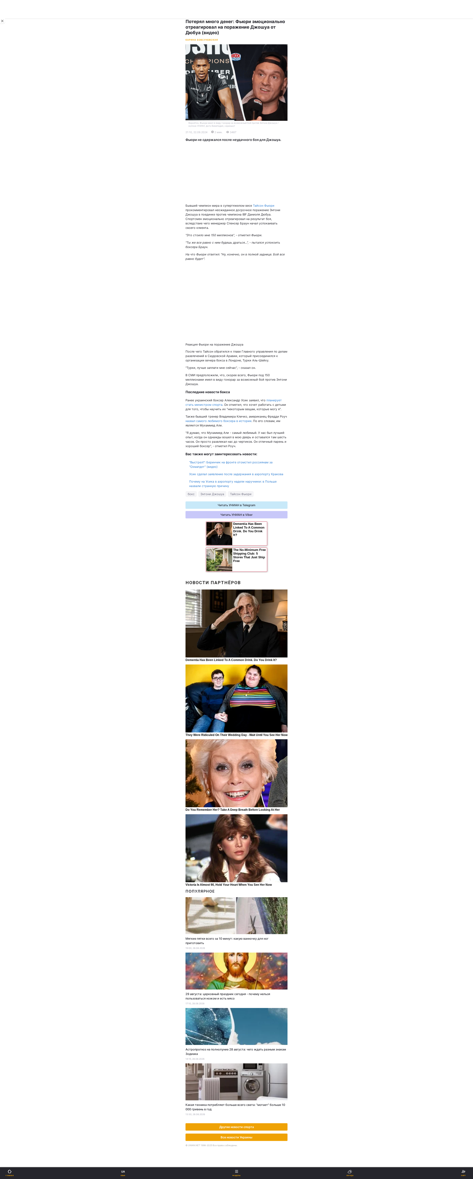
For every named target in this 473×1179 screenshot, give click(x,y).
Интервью (13, 262)
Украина (12, 130)
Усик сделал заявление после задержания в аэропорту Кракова (236, 474)
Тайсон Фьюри (263, 205)
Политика (196, 130)
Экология (13, 150)
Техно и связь (16, 214)
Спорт (11, 204)
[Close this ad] (2, 21)
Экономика (14, 140)
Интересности (16, 243)
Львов (194, 174)
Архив (11, 272)
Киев (13, 174)
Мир (193, 140)
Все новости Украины (236, 1137)
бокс (191, 494)
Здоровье (13, 233)
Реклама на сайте (22, 306)
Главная (12, 121)
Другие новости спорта (236, 1127)
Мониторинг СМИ (22, 314)
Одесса (15, 190)
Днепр (14, 182)
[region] (236, 172)
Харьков (195, 182)
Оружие (12, 223)
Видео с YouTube (18, 252)
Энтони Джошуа (212, 494)
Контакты (13, 281)
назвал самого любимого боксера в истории (218, 421)
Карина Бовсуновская (202, 39)
